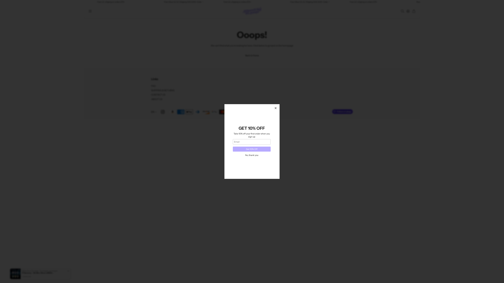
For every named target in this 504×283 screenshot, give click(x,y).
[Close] (275, 108)
